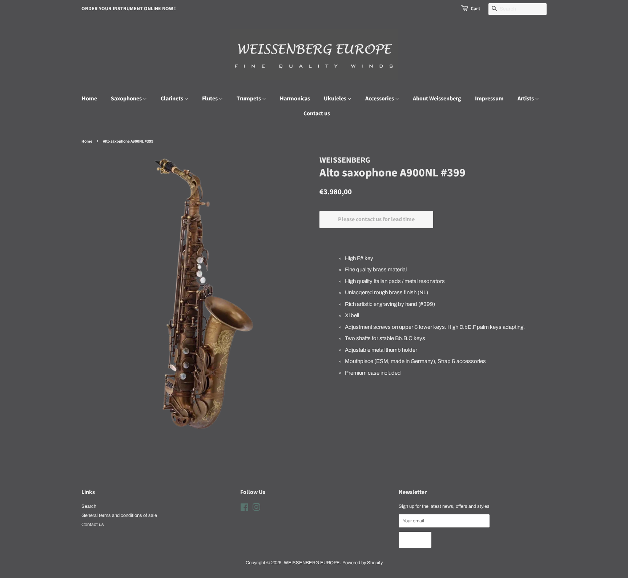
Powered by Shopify (362, 562)
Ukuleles (335, 99)
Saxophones (127, 99)
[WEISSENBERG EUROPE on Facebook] (244, 508)
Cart (475, 8)
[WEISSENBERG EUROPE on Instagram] (256, 508)
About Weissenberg (437, 99)
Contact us (316, 113)
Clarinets (172, 99)
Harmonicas (295, 99)
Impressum (489, 99)
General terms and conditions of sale (119, 515)
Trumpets (249, 99)
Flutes (210, 99)
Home (89, 99)
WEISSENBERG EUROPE (312, 562)
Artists (526, 99)
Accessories (380, 99)
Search (88, 506)
